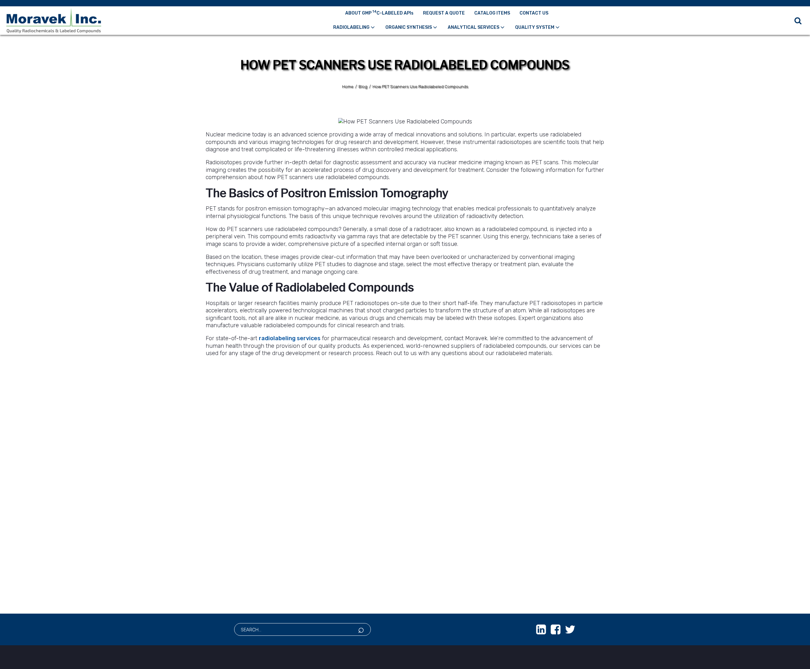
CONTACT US (534, 13)
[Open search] (798, 20)
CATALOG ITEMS (492, 13)
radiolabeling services (290, 338)
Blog (362, 86)
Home (347, 86)
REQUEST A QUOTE (444, 13)
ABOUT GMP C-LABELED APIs (379, 12)
